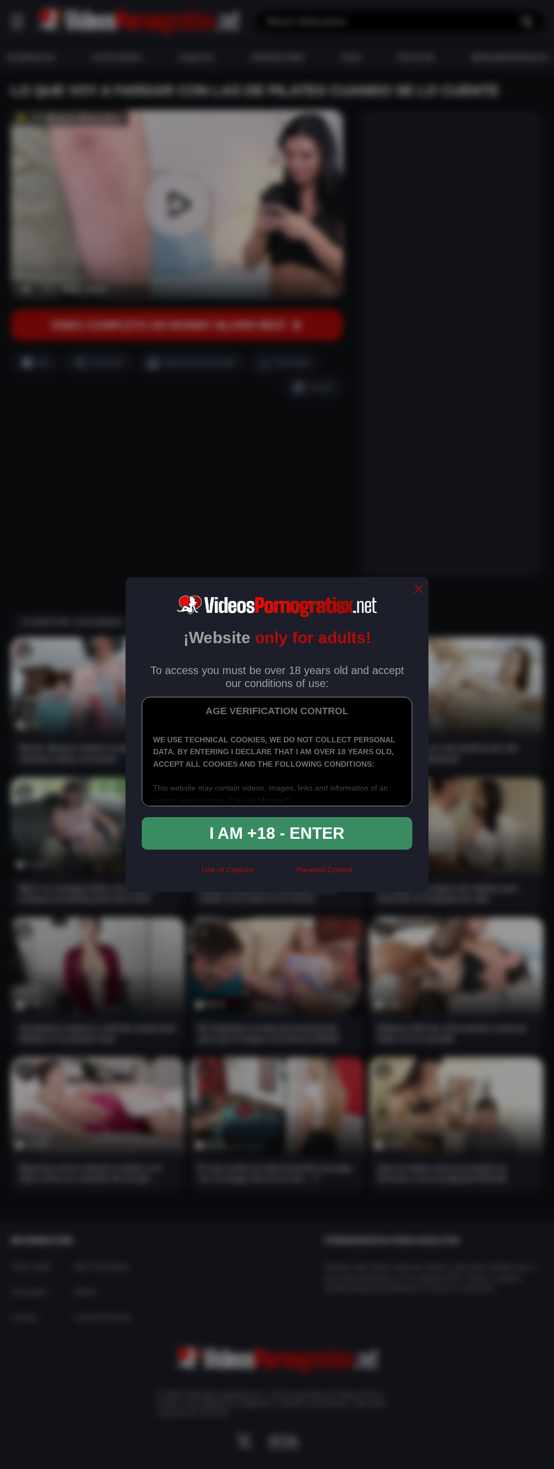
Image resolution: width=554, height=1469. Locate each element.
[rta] (275, 874)
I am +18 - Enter (277, 833)
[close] (418, 590)
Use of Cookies (228, 869)
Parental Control (324, 869)
